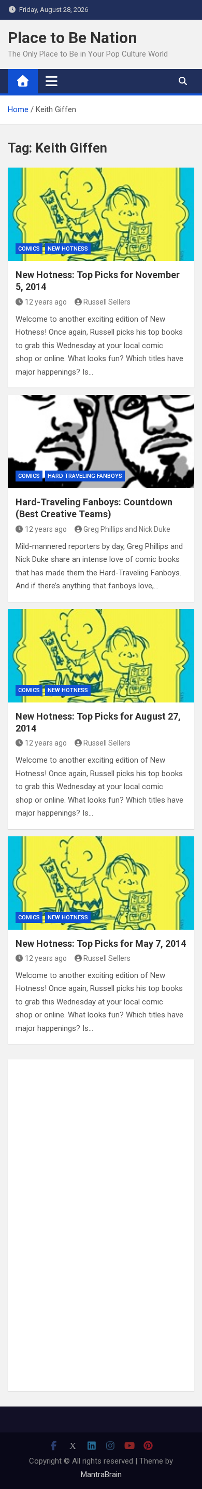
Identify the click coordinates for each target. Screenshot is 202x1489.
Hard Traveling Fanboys (85, 476)
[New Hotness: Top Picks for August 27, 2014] (101, 655)
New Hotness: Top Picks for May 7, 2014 (101, 943)
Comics (29, 248)
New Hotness (68, 248)
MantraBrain (101, 1474)
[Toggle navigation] (51, 81)
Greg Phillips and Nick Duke (126, 529)
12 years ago (46, 302)
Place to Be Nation (72, 38)
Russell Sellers (107, 302)
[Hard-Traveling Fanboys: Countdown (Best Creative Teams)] (101, 441)
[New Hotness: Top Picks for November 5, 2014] (101, 214)
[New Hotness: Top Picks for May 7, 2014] (101, 883)
